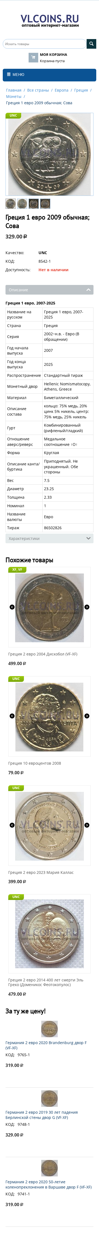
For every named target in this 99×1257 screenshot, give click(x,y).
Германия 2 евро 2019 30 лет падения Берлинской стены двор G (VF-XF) (42, 1115)
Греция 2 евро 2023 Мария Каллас (41, 872)
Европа (61, 90)
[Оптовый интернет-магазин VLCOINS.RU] (49, 19)
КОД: (10, 261)
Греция (81, 90)
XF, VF (17, 569)
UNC (13, 115)
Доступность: (18, 269)
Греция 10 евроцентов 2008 (34, 763)
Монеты (13, 96)
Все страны (38, 90)
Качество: (15, 252)
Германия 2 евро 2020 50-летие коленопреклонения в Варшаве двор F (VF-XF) (49, 1184)
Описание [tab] (18, 289)
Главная (13, 90)
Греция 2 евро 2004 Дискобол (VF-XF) (42, 654)
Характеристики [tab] (24, 538)
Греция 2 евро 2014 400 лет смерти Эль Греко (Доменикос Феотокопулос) (45, 982)
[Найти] (91, 44)
